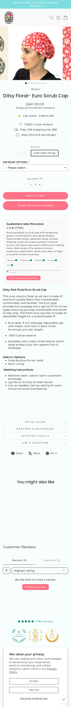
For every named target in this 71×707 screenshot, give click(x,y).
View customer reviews (23, 278)
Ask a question (35, 443)
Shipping (21, 107)
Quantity (35, 179)
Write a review (35, 587)
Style (35, 147)
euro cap (21, 153)
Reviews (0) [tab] (19, 560)
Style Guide (35, 422)
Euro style (50, 303)
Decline (34, 689)
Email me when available (35, 205)
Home (34, 89)
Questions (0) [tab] (51, 560)
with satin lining (44, 153)
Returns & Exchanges (35, 429)
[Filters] (6, 571)
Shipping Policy (35, 436)
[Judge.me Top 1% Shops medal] (52, 636)
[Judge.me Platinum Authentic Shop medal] (19, 636)
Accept (33, 681)
